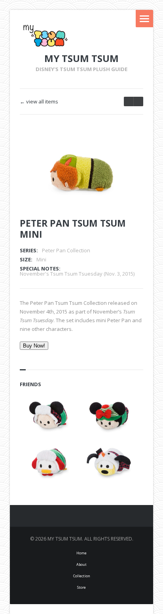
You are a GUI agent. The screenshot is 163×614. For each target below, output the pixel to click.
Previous (113, 151)
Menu (144, 18)
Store (81, 587)
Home (81, 553)
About (81, 564)
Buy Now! (34, 346)
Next (126, 151)
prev (138, 101)
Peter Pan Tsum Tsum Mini (73, 228)
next (128, 101)
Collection (81, 575)
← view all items (39, 101)
